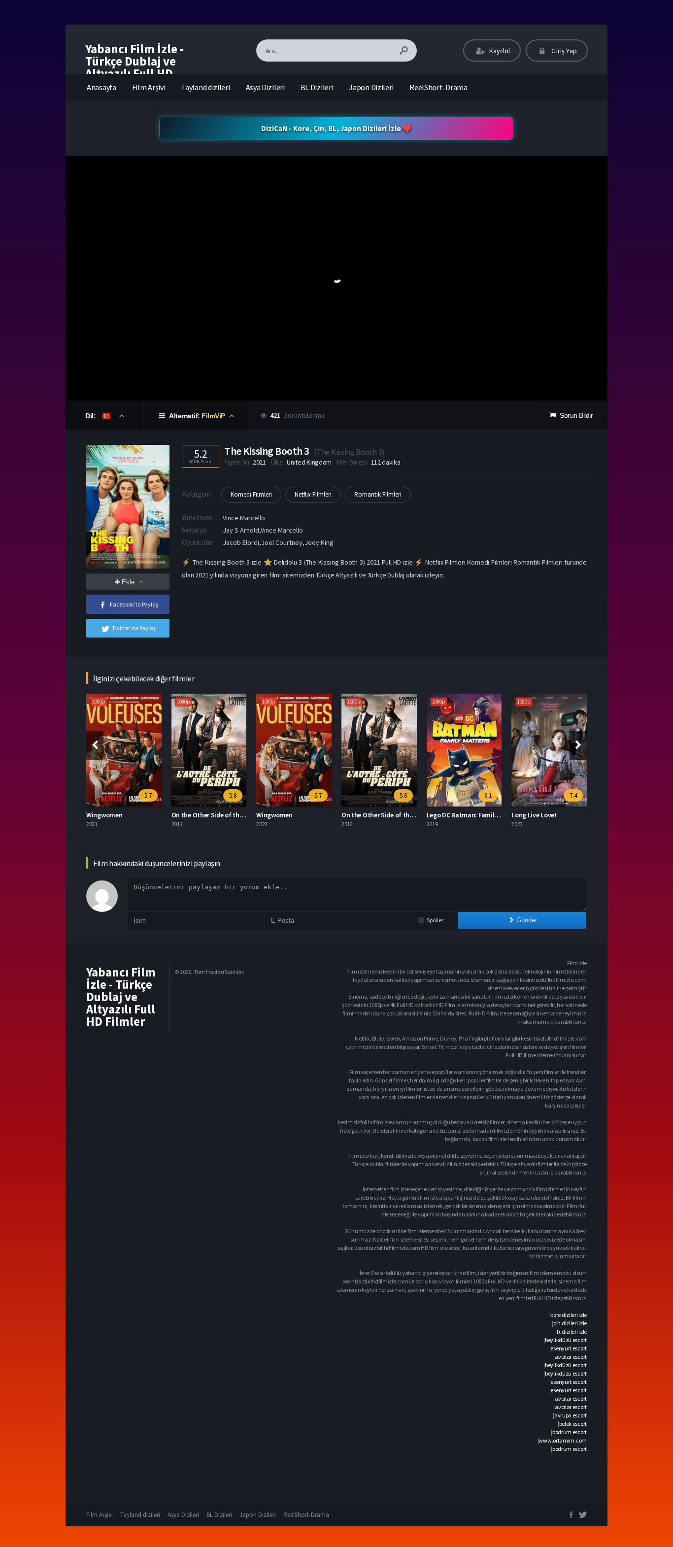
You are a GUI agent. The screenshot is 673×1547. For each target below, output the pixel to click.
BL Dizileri (317, 87)
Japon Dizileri (371, 87)
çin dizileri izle (570, 1323)
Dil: (91, 416)
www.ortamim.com (562, 1440)
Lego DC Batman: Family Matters (474, 814)
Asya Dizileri (265, 87)
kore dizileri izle (568, 1314)
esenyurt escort (568, 1348)
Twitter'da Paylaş (134, 628)
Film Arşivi (149, 87)
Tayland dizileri (205, 87)
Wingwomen (104, 814)
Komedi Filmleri (251, 494)
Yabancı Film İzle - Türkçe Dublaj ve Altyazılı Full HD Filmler (134, 67)
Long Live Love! (533, 814)
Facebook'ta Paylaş (134, 604)
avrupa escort (570, 1415)
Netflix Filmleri (313, 494)
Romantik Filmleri (378, 494)
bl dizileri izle (572, 1331)
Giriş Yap (563, 50)
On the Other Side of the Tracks (217, 814)
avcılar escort (571, 1356)
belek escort (573, 1423)
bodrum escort (569, 1432)
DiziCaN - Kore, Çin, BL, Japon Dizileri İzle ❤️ (336, 128)
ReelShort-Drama (438, 87)
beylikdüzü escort (566, 1340)
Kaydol (499, 50)
